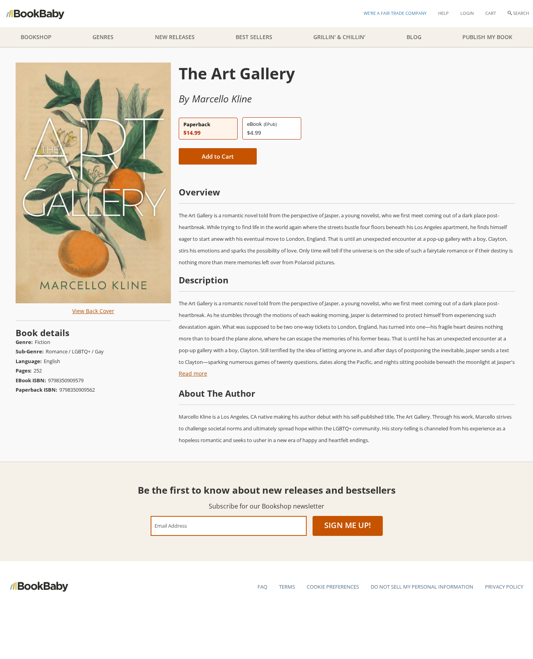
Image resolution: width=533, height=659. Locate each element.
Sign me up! (347, 525)
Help (443, 13)
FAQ (262, 586)
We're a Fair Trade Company (395, 13)
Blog (414, 37)
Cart (490, 13)
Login (467, 13)
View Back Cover (93, 311)
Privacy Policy (504, 586)
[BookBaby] (42, 13)
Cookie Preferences (333, 586)
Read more (193, 373)
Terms (287, 586)
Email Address (171, 525)
